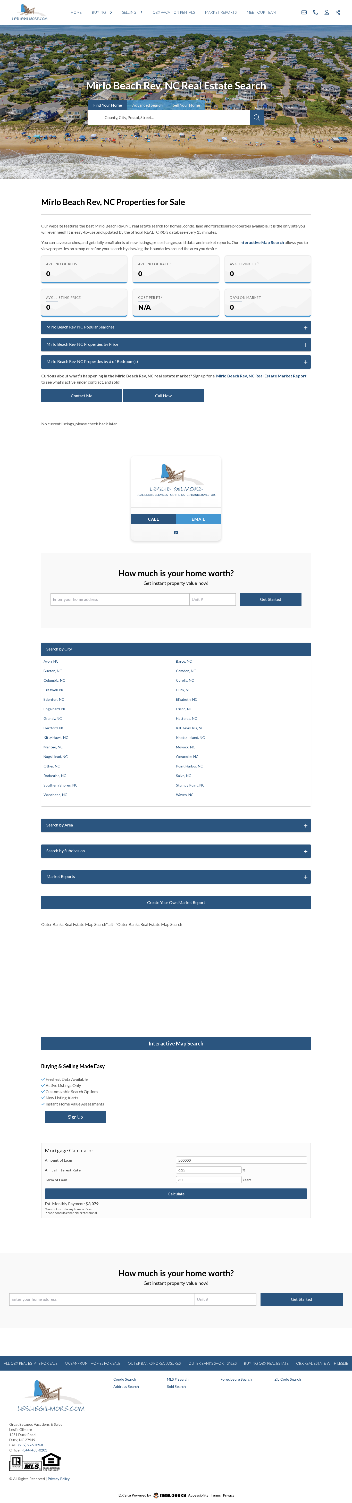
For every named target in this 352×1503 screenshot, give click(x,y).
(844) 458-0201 (34, 1450)
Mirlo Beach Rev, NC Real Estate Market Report (261, 375)
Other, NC (52, 766)
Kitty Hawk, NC (56, 737)
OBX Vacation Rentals (174, 12)
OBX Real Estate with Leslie (322, 1363)
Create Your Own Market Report (176, 902)
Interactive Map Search (261, 242)
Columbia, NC (54, 680)
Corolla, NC (185, 680)
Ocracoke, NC (187, 756)
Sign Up (75, 1117)
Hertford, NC (54, 728)
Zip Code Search (287, 1379)
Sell (186, 105)
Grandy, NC (53, 718)
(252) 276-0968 (30, 1445)
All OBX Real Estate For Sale (30, 1363)
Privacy (228, 1495)
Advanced (147, 105)
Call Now (163, 395)
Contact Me (81, 395)
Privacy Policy (59, 1478)
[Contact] (337, 1463)
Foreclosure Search (236, 1379)
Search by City (59, 648)
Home (76, 12)
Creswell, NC (54, 690)
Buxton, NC (53, 671)
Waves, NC (185, 794)
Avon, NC (51, 661)
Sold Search (176, 1386)
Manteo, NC (53, 747)
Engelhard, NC (55, 709)
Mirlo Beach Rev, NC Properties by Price (82, 344)
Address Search (126, 1386)
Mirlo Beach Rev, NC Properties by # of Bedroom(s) (92, 361)
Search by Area (59, 824)
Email (198, 519)
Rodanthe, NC (55, 775)
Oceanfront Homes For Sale (92, 1363)
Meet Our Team (261, 12)
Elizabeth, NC (186, 699)
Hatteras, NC (186, 718)
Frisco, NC (184, 709)
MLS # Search (178, 1379)
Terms (216, 1495)
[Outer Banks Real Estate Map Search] (176, 985)
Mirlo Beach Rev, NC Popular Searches (80, 326)
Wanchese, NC (55, 794)
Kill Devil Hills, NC (190, 728)
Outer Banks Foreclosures (154, 1363)
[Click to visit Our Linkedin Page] (176, 532)
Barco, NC (184, 661)
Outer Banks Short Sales (212, 1363)
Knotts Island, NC (190, 737)
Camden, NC (186, 671)
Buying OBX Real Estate (266, 1363)
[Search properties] (257, 117)
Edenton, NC (54, 699)
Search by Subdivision (65, 850)
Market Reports (221, 12)
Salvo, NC (183, 775)
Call (153, 519)
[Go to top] (338, 1475)
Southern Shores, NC (61, 785)
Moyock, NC (185, 747)
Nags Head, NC (56, 756)
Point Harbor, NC (189, 766)
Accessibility (198, 1495)
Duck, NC (183, 690)
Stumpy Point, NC (190, 785)
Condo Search (124, 1379)
